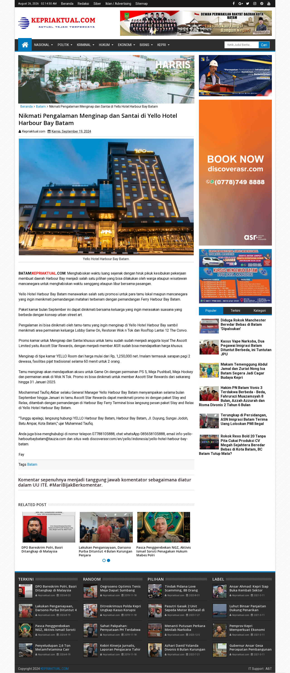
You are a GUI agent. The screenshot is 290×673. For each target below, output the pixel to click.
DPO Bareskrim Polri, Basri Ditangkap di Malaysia (42, 549)
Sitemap (141, 3)
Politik (63, 45)
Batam (32, 464)
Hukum (104, 45)
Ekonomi (125, 45)
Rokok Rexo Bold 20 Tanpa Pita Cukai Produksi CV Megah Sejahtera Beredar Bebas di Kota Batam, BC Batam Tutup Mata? (232, 445)
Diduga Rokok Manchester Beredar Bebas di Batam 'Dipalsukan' (243, 324)
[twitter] (247, 3)
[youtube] (269, 3)
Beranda (67, 3)
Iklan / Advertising (118, 3)
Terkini (235, 310)
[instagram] (254, 3)
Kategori (260, 310)
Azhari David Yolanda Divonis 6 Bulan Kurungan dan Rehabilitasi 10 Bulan (185, 649)
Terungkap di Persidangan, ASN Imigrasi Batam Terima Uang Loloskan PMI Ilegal (244, 419)
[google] (240, 3)
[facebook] (233, 3)
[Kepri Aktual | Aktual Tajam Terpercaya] (25, 44)
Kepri (161, 45)
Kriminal (84, 45)
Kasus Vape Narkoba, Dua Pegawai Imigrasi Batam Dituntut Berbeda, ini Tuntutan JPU (246, 348)
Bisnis (144, 45)
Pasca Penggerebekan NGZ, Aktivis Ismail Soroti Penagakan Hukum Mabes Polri (163, 551)
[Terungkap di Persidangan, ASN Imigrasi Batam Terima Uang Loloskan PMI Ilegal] (209, 421)
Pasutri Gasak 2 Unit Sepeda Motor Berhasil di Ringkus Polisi (185, 610)
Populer (211, 310)
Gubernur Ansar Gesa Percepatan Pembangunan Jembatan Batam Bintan (251, 649)
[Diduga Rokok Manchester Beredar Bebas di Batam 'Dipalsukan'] (209, 326)
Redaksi (83, 3)
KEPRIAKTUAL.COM (55, 669)
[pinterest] (262, 3)
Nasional (41, 45)
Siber (97, 3)
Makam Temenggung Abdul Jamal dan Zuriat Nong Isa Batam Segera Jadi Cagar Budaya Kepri (244, 371)
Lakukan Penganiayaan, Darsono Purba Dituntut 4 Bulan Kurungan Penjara (105, 551)
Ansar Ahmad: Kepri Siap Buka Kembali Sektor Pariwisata (249, 590)
